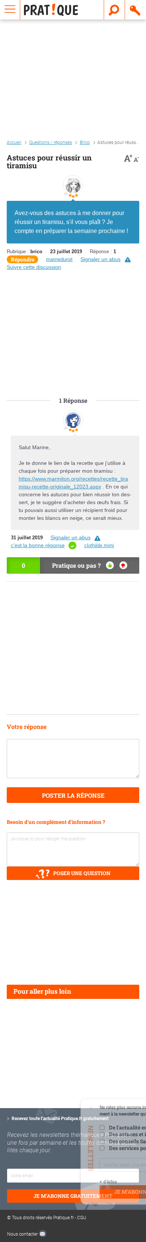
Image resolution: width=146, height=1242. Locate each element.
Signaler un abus (100, 259)
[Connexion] (136, 9)
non (123, 565)
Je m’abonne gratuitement (90, 1192)
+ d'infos (45, 1181)
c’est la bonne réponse (38, 545)
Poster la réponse (73, 795)
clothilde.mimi (99, 545)
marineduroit (59, 259)
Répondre (22, 259)
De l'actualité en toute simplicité (84, 1127)
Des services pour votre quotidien (86, 1148)
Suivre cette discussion (34, 267)
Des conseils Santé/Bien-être (80, 1141)
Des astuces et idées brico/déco (83, 1134)
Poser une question (81, 873)
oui (110, 565)
